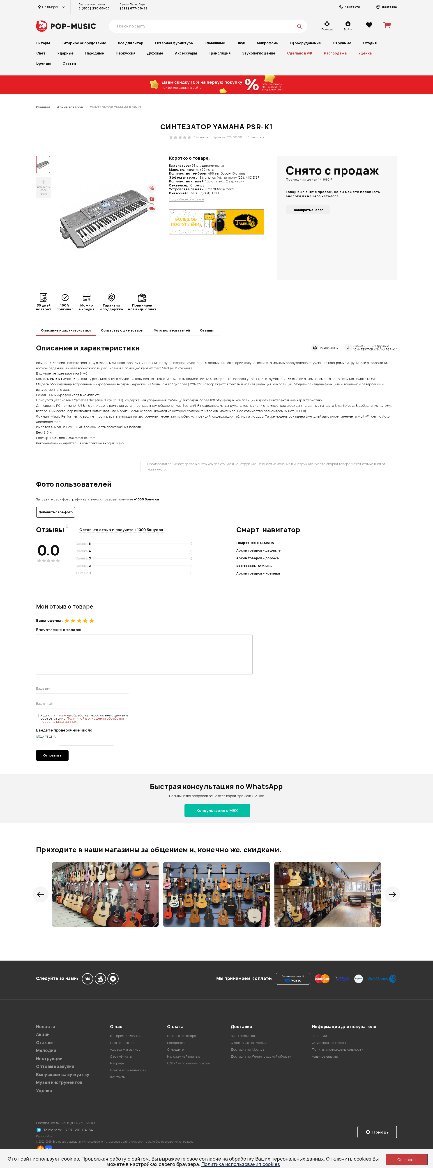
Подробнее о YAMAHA (255, 543)
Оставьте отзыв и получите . (121, 529)
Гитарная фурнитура (174, 43)
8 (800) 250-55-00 (94, 8)
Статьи (69, 63)
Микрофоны (268, 43)
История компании (125, 1036)
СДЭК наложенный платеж (188, 1063)
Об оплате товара (181, 1036)
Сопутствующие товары (122, 330)
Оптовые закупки (55, 1066)
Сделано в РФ (299, 53)
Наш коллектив (122, 1043)
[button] (40, 894)
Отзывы (207, 330)
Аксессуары (186, 53)
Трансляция (219, 53)
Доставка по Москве (248, 1049)
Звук (241, 43)
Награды (117, 1063)
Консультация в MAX (217, 810)
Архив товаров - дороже (257, 558)
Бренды (43, 63)
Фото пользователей (172, 330)
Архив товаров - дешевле (258, 550)
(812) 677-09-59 (133, 8)
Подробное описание (186, 199)
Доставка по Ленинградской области (261, 1056)
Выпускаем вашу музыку (63, 1074)
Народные (94, 53)
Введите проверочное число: (65, 730)
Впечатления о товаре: (58, 629)
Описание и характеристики (66, 330)
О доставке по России (249, 1043)
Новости (45, 1026)
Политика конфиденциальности (337, 1049)
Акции (43, 1034)
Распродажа (335, 53)
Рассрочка (176, 1043)
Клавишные (215, 43)
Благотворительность (128, 1070)
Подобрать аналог (308, 210)
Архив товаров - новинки (258, 573)
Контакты (117, 1077)
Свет (41, 53)
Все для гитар (130, 43)
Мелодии (46, 1050)
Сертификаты (121, 1056)
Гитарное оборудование (84, 43)
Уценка (365, 53)
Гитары (43, 43)
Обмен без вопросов (329, 1043)
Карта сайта (44, 1136)
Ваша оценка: (49, 620)
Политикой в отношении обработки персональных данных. (82, 720)
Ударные (65, 53)
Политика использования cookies (240, 1164)
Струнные (342, 43)
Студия (370, 43)
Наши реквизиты (325, 1056)
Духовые (155, 53)
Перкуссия (125, 53)
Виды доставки (243, 1036)
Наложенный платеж (183, 1056)
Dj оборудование (305, 43)
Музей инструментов (59, 1082)
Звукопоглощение (258, 53)
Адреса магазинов (125, 1049)
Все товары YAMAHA (254, 566)
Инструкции (49, 1058)
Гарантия (319, 1036)
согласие (59, 715)
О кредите (175, 1049)
